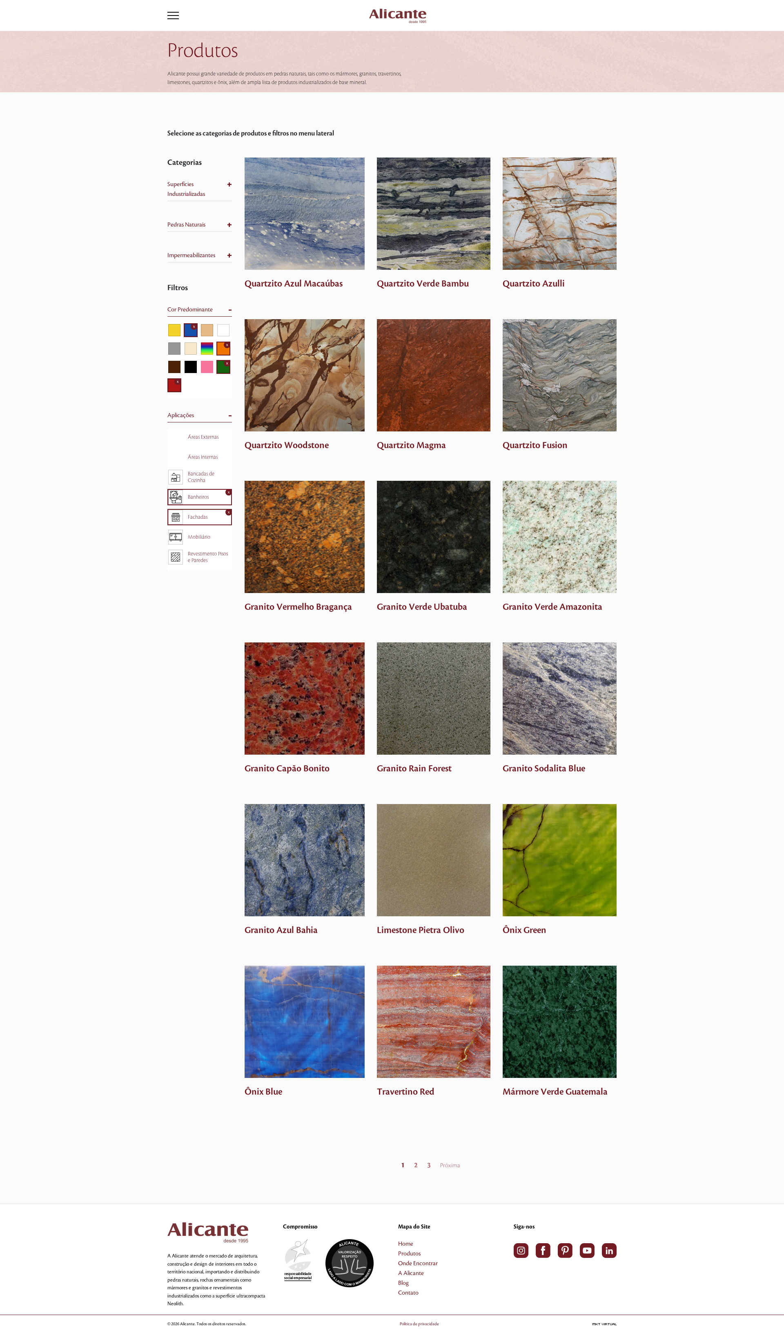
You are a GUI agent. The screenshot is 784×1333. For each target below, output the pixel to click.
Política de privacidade (419, 1324)
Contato (408, 1293)
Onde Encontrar (418, 1263)
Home (405, 1244)
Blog (403, 1283)
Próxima (450, 1165)
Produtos (409, 1254)
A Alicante (411, 1273)
